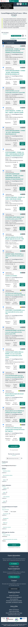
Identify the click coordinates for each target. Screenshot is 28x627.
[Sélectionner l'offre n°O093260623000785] (3, 171)
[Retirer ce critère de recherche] (16, 465)
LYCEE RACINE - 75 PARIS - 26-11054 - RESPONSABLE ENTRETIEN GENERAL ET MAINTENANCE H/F (15, 50)
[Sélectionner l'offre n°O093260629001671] (3, 107)
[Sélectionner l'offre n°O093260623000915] (3, 149)
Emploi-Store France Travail (14, 614)
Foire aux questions (14, 599)
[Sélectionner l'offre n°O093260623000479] (3, 251)
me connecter (14, 576)
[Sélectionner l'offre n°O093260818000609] (3, 290)
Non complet (13, 511)
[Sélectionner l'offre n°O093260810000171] (3, 408)
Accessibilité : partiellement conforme (14, 602)
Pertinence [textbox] (4, 536)
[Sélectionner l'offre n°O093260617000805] (3, 194)
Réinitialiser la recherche (14, 547)
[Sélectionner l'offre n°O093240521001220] (3, 214)
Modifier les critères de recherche (18, 38)
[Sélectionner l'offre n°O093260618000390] (3, 349)
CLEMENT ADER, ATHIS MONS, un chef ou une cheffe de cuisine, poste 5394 (14, 255)
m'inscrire (15, 563)
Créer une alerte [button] (16, 35)
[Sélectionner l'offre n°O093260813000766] (3, 372)
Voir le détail (22, 62)
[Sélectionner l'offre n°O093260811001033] (3, 391)
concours (4, 1)
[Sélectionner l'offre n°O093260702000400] (3, 67)
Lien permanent (14, 449)
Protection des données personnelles (14, 600)
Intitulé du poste (10, 42)
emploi (12, 1)
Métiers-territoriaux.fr (14, 609)
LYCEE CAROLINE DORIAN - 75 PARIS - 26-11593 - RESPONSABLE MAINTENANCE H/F (15, 132)
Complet (6, 511)
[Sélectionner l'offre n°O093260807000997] (3, 424)
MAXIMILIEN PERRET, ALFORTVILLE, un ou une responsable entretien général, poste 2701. (15, 332)
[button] (21, 458)
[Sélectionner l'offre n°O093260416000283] (3, 327)
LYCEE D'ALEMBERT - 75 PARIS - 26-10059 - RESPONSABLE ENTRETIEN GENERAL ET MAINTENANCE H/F (14, 154)
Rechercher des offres (14, 595)
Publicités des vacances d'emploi (13, 597)
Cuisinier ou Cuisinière (11, 275)
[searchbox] (14, 472)
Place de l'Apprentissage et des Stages (14, 613)
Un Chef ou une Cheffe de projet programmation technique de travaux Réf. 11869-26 (15, 429)
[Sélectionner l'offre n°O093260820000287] (3, 234)
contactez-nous (14, 588)
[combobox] (14, 473)
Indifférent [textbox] (4, 519)
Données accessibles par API (12, 625)
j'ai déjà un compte (15, 566)
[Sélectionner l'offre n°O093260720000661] (3, 272)
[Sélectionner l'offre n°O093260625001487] (3, 127)
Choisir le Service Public (14, 611)
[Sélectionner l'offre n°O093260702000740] (3, 46)
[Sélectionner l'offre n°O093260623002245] (3, 88)
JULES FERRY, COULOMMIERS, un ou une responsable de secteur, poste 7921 (15, 311)
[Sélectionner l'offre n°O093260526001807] (3, 307)
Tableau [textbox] (4, 540)
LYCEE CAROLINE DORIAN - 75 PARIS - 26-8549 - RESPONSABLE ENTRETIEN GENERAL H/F (15, 72)
